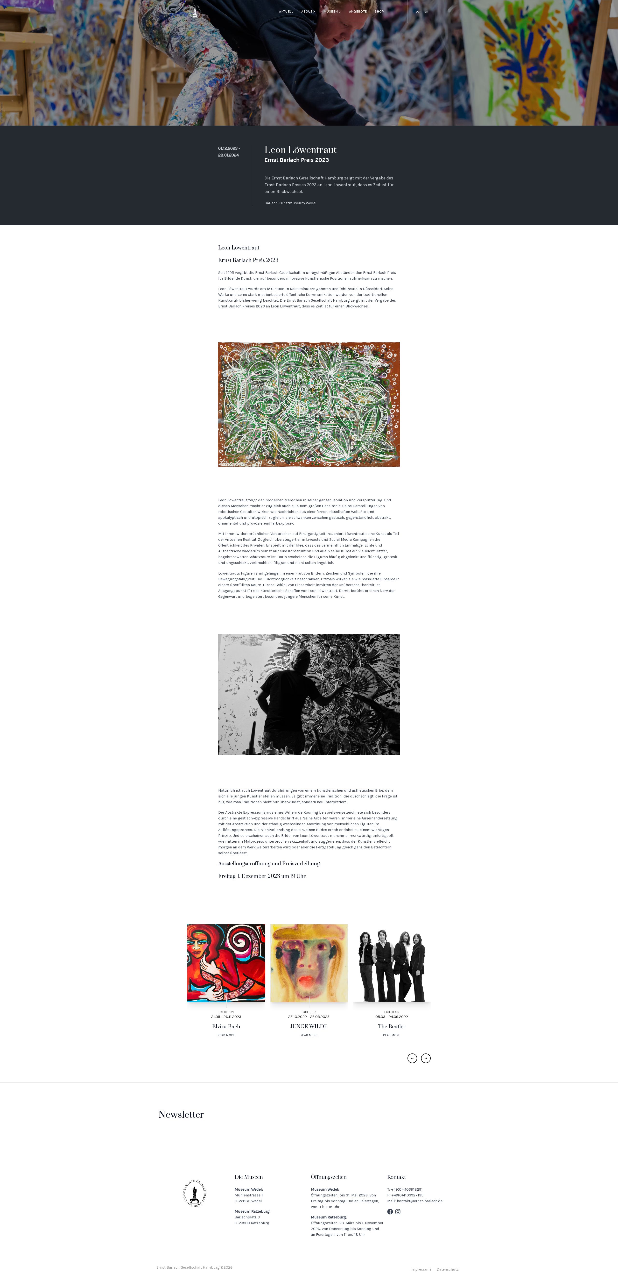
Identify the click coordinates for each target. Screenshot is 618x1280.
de (418, 11)
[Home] (195, 12)
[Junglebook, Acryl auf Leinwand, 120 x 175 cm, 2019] (309, 404)
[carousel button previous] (412, 1058)
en (426, 11)
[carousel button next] (426, 1058)
